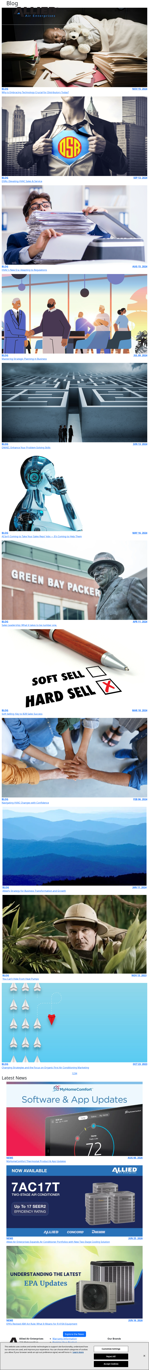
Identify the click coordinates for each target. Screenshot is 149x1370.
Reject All (111, 1356)
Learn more (78, 1352)
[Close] (144, 1356)
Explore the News (74, 1334)
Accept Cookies (111, 1364)
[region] (74, 1356)
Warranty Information (65, 1338)
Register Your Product (65, 1342)
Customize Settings (111, 1349)
